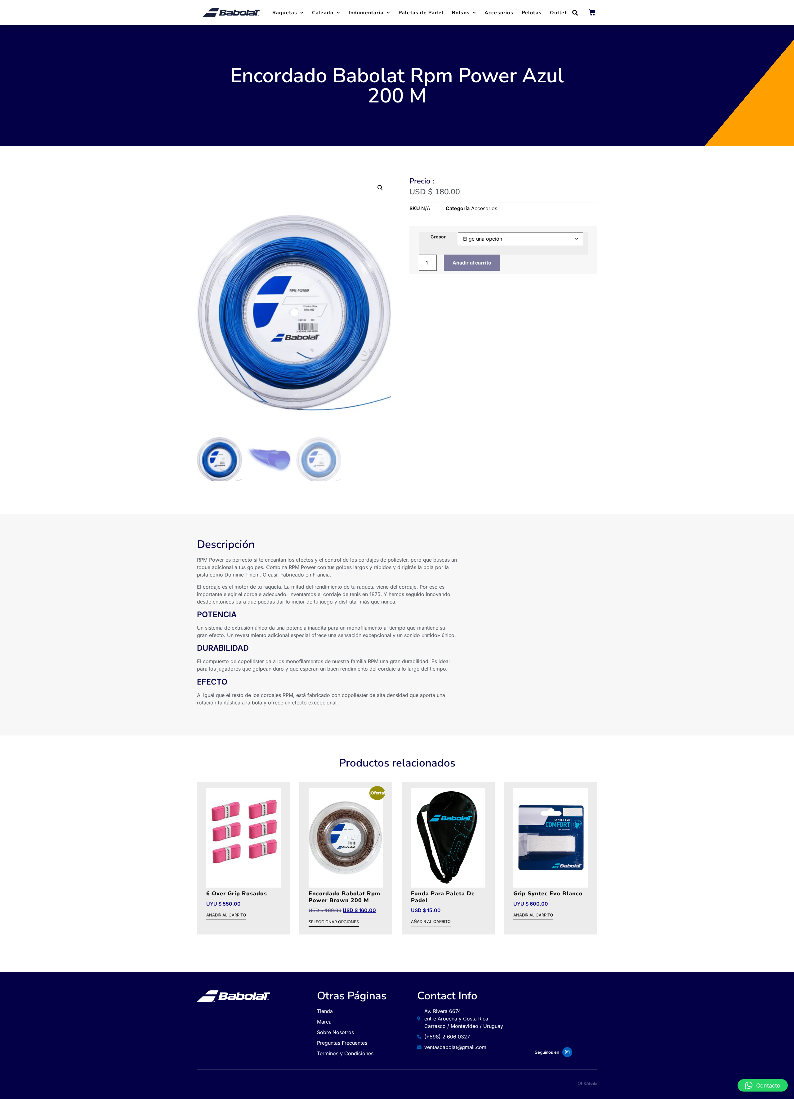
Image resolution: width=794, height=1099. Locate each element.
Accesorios (498, 12)
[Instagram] (567, 1052)
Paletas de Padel (421, 12)
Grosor (438, 237)
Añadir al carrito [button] (226, 915)
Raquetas (284, 12)
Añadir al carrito (472, 263)
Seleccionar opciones (334, 922)
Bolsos (461, 12)
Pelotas (532, 12)
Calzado (322, 12)
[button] (575, 12)
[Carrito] (592, 12)
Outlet (558, 12)
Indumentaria (366, 12)
